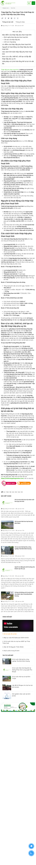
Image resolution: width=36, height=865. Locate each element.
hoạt (19, 492)
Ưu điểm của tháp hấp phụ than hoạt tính (16, 44)
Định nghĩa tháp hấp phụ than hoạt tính (16, 37)
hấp (10, 492)
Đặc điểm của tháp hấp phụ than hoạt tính (16, 35)
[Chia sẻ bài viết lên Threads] (17, 18)
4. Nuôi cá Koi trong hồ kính (10, 650)
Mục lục (17, 31)
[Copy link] (2, 18)
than (16, 492)
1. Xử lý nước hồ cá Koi (9, 634)
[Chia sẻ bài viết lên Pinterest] (11, 18)
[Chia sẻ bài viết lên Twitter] (8, 18)
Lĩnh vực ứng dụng (10, 42)
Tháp (7, 492)
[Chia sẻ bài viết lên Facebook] (5, 18)
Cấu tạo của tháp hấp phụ (12, 39)
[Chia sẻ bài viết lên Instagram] (14, 18)
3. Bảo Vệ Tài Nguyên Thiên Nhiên (13, 647)
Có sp (29, 2)
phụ (13, 492)
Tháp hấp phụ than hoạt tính (9, 69)
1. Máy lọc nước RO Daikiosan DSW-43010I (15, 637)
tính (22, 492)
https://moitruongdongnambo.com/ (12, 478)
